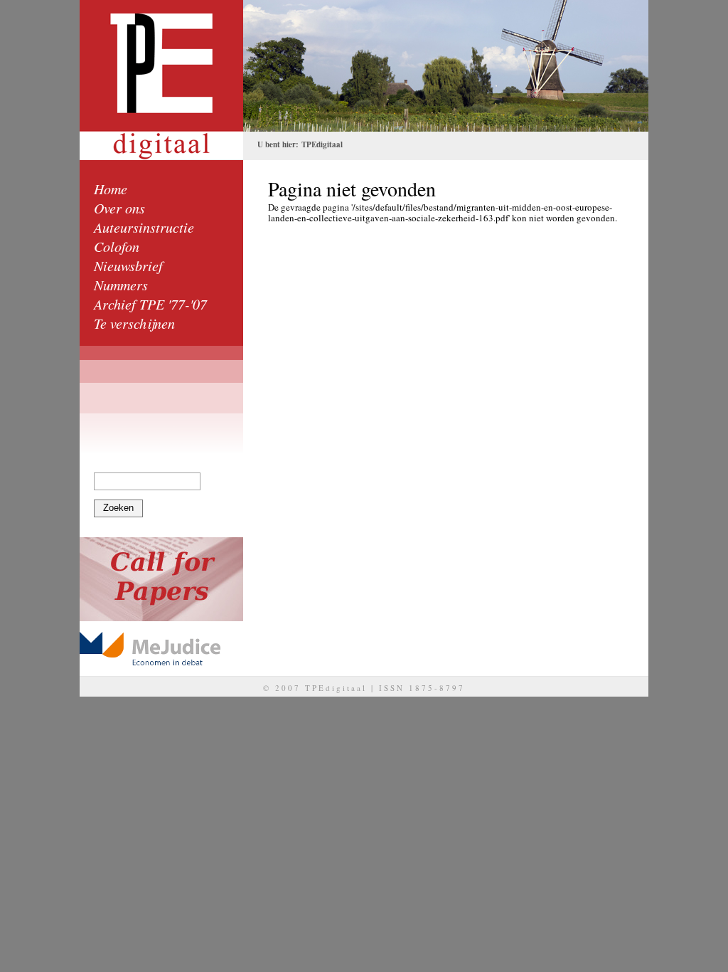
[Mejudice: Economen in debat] (161, 648)
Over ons (119, 208)
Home (110, 188)
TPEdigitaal (322, 144)
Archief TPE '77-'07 (150, 304)
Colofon (116, 246)
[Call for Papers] (161, 579)
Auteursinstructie (144, 227)
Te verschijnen (134, 323)
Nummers (121, 284)
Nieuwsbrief (128, 265)
